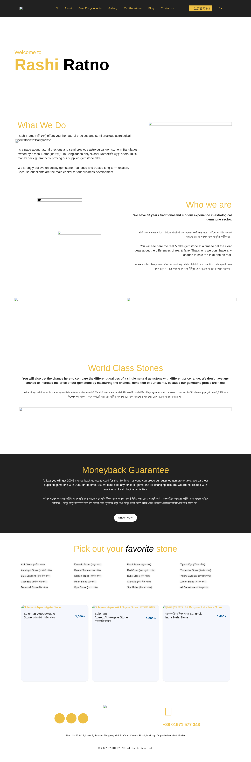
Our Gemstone (133, 8)
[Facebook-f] (59, 718)
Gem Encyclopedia (90, 8)
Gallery (112, 8)
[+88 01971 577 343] (168, 711)
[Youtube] (71, 718)
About (68, 8)
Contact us (167, 8)
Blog (151, 8)
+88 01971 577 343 (181, 724)
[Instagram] (83, 718)
